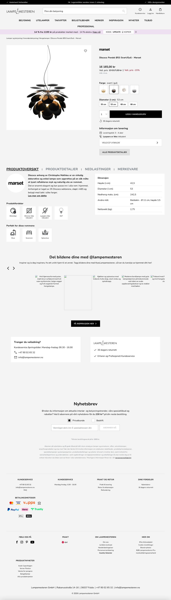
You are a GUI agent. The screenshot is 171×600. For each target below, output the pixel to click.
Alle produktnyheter (25, 576)
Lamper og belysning (14, 38)
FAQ (25, 490)
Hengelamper (44, 38)
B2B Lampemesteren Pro (145, 550)
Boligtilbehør (25, 574)
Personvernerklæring (106, 550)
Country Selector (105, 553)
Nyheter (134, 20)
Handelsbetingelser (105, 547)
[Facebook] (17, 542)
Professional (85, 26)
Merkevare (128, 169)
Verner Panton (25, 568)
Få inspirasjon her (84, 323)
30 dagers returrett (146, 487)
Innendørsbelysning (30, 38)
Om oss (105, 542)
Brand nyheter (145, 547)
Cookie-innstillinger (145, 545)
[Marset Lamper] (113, 49)
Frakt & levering (106, 484)
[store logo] (20, 11)
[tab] (24, 169)
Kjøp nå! (97, 31)
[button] (85, 51)
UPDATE (118, 32)
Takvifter (60, 20)
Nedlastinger (98, 169)
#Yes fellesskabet (145, 542)
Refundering (105, 490)
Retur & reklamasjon (105, 487)
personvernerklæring (123, 458)
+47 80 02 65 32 (26, 352)
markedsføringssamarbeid (146, 553)
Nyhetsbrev (145, 484)
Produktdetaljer (62, 169)
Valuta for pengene (25, 571)
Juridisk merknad (105, 545)
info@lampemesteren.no (30, 357)
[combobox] (85, 11)
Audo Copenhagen (25, 566)
